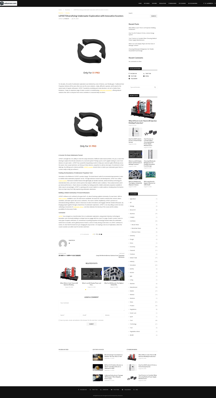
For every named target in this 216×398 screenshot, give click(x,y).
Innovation (143, 265)
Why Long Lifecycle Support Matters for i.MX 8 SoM (149, 183)
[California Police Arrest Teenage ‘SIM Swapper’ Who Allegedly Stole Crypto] (98, 377)
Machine (143, 283)
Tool (143, 328)
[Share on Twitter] (97, 234)
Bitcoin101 (147, 3)
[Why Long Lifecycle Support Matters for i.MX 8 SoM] (150, 174)
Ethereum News (172, 3)
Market (143, 291)
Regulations (162, 3)
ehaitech (66, 18)
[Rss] (212, 3)
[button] (60, 278)
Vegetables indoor (143, 331)
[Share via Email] (101, 234)
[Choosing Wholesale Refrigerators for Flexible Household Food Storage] (150, 154)
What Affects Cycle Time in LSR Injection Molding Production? (143, 122)
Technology (143, 324)
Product (143, 305)
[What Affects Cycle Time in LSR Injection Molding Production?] (69, 274)
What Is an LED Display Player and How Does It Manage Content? (135, 162)
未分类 (143, 335)
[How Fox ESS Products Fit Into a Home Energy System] (135, 132)
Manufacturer (143, 287)
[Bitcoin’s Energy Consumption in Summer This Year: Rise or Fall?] (98, 357)
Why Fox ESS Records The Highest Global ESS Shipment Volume (135, 183)
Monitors (143, 298)
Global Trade (143, 258)
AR (143, 202)
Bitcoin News (182, 3)
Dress (143, 243)
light (143, 276)
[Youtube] (209, 3)
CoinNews (143, 221)
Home (140, 3)
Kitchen (143, 272)
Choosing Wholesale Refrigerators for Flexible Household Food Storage (141, 50)
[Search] (215, 3)
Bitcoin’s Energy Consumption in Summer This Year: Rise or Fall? (114, 355)
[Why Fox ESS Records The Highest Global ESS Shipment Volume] (114, 274)
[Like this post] (94, 234)
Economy (143, 246)
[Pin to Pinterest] (99, 234)
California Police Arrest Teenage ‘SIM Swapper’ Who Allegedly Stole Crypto (114, 377)
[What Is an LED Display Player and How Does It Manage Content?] (91, 274)
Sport (143, 316)
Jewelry (143, 269)
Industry (143, 261)
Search (130, 13)
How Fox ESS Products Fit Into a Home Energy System (135, 140)
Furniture (143, 254)
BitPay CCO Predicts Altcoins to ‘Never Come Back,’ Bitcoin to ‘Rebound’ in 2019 (114, 366)
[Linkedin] (207, 3)
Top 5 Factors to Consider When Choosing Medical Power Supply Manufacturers (143, 39)
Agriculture (143, 199)
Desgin (143, 239)
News (143, 302)
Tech (143, 320)
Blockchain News (192, 3)
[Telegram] (210, 3)
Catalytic (143, 217)
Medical (143, 294)
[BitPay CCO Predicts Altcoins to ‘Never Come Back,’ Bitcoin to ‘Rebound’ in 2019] (98, 367)
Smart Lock (143, 313)
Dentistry (143, 235)
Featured (154, 3)
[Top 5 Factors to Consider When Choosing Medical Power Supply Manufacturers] (150, 132)
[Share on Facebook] (96, 234)
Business (67, 10)
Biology (143, 206)
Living (143, 280)
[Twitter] (205, 3)
